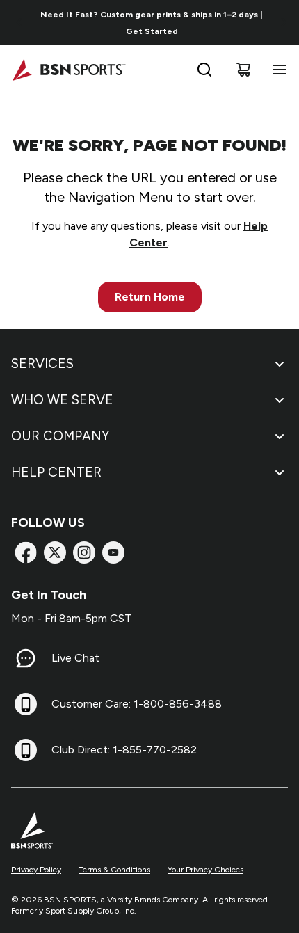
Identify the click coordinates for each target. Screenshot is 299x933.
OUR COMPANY (60, 436)
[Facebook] (25, 552)
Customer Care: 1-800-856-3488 (136, 703)
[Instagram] (84, 552)
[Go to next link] (283, 22)
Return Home (150, 296)
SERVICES (42, 364)
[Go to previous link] (19, 22)
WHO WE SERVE (62, 400)
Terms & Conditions (114, 870)
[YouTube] (113, 552)
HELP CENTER (56, 472)
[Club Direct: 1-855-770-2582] (25, 750)
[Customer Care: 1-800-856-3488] (25, 704)
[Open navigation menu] (277, 69)
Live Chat (75, 657)
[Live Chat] (25, 658)
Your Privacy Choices (205, 870)
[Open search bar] (204, 69)
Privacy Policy (36, 870)
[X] (55, 552)
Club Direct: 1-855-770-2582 (124, 749)
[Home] (68, 69)
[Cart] (243, 69)
